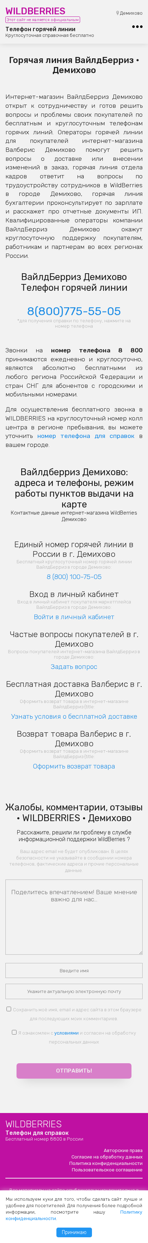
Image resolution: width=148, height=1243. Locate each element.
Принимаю (74, 1232)
